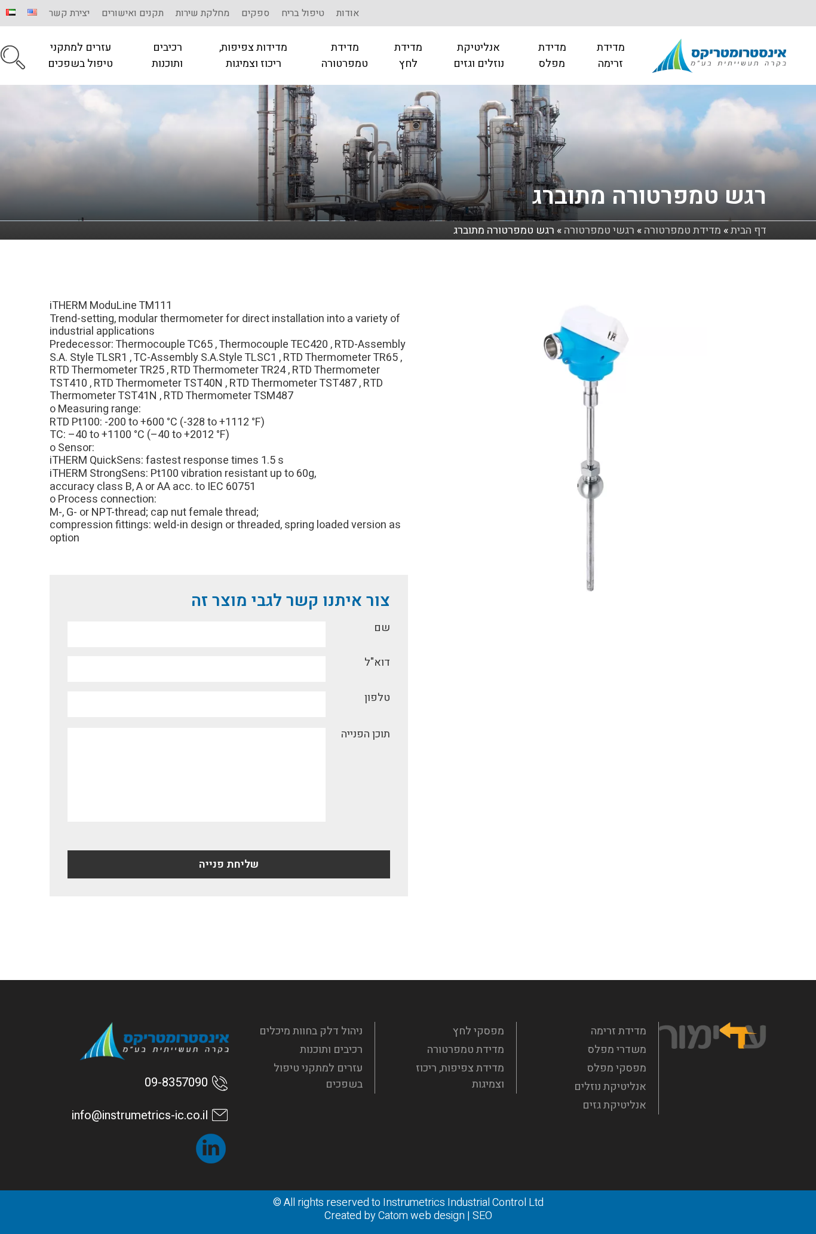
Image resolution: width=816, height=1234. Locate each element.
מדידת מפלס (552, 55)
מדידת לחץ (408, 55)
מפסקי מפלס (616, 1068)
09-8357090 (176, 1082)
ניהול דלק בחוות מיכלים (311, 1031)
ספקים (255, 13)
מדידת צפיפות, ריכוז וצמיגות (460, 1076)
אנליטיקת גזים (614, 1105)
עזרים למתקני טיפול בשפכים (80, 55)
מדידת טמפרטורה (344, 55)
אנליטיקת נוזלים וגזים (478, 55)
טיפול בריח (302, 13)
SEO (482, 1216)
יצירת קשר (69, 13)
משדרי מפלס (617, 1050)
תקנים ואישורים (133, 13)
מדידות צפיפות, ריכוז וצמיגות (253, 55)
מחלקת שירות (202, 13)
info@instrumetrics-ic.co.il (140, 1115)
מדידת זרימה (611, 55)
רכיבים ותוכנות (167, 55)
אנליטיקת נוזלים (610, 1087)
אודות (347, 13)
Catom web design (421, 1216)
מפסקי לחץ (478, 1031)
